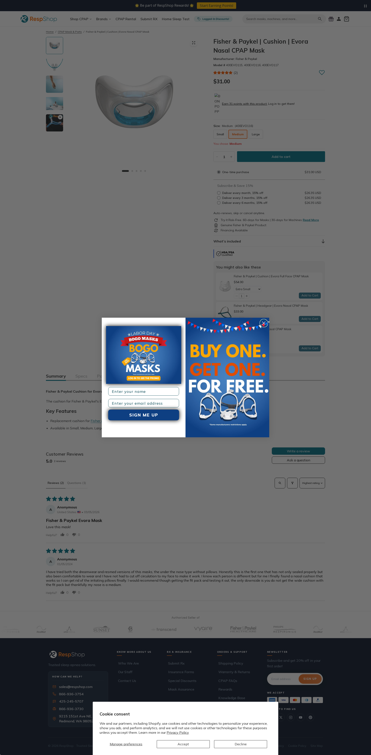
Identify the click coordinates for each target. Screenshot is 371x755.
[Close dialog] (264, 323)
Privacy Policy (178, 732)
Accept (183, 744)
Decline (241, 744)
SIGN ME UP (143, 415)
